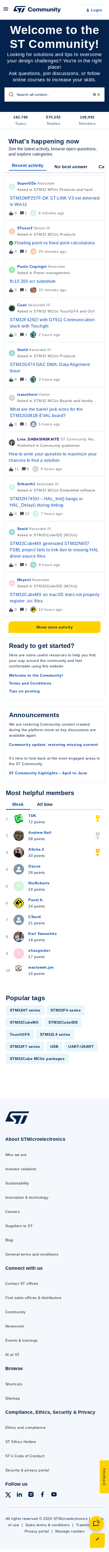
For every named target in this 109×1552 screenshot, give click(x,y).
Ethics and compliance (25, 1427)
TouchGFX (20, 1034)
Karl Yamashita (42, 933)
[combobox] (54, 94)
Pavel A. (35, 900)
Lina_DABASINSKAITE (38, 439)
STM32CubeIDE (63, 1022)
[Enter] (9, 94)
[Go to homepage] (17, 1123)
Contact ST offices (21, 1283)
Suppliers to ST (19, 1226)
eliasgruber (39, 950)
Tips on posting (24, 691)
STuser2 (25, 228)
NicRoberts (38, 883)
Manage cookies (70, 1531)
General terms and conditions (31, 1254)
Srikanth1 (26, 484)
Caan (22, 305)
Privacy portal (37, 1531)
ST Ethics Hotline (20, 1442)
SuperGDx (26, 183)
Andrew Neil (39, 832)
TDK (32, 816)
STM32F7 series (25, 1046)
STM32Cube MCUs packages (37, 1059)
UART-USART (81, 1046)
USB (54, 1046)
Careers (12, 1211)
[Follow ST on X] (8, 1495)
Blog (9, 1240)
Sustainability (17, 1183)
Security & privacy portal (27, 1470)
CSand (34, 917)
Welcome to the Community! (36, 675)
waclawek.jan (41, 967)
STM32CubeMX (24, 1022)
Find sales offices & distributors (33, 1298)
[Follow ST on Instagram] (31, 1495)
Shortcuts (13, 1384)
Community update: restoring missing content (53, 744)
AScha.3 (36, 849)
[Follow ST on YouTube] (54, 1495)
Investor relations (21, 1169)
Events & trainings (21, 1340)
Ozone (34, 866)
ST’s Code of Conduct (25, 1456)
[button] (97, 1540)
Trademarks (86, 1525)
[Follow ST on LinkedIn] (19, 1495)
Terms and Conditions (30, 683)
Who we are (16, 1155)
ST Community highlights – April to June (48, 773)
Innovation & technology (26, 1197)
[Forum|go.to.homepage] (37, 10)
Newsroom (14, 1326)
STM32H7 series (25, 1010)
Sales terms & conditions (47, 1525)
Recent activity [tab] (27, 165)
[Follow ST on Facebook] (42, 1495)
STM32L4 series (55, 1034)
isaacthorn (27, 394)
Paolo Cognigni (32, 266)
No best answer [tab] (71, 167)
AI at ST (12, 1354)
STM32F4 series (66, 1010)
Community (15, 1312)
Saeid (22, 350)
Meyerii (24, 580)
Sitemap (12, 1398)
